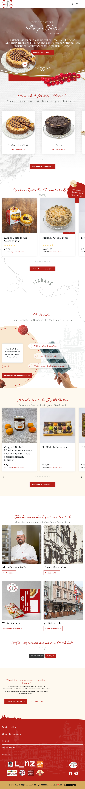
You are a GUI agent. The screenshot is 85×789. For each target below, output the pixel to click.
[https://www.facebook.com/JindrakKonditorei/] (70, 773)
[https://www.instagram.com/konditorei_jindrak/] (76, 773)
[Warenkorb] (77, 4)
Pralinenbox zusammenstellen (15, 376)
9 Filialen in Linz (37, 701)
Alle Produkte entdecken (41, 167)
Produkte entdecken (14, 701)
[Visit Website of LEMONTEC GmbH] (70, 785)
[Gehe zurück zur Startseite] (73, 765)
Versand (16, 252)
